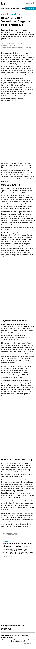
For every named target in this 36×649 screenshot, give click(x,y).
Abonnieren (30, 9)
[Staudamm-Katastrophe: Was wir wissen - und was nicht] (18, 537)
